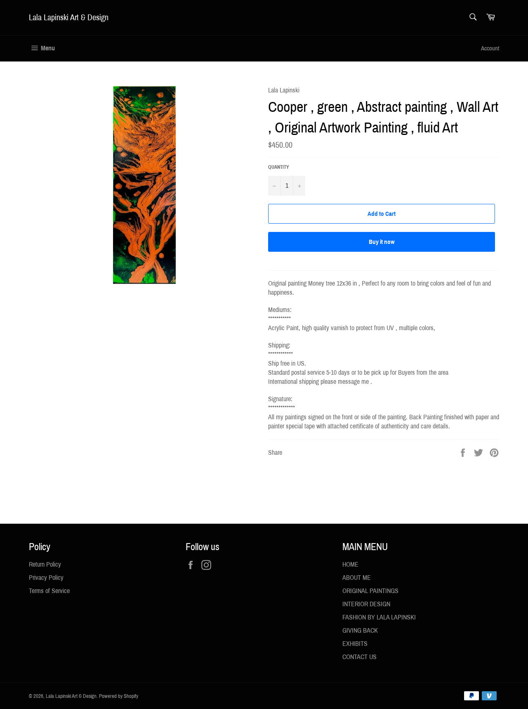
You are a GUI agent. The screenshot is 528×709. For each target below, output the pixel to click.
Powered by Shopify (118, 696)
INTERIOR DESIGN (366, 603)
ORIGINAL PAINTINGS (370, 590)
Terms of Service (49, 590)
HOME (350, 564)
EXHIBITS (355, 643)
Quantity (278, 167)
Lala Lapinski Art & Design (68, 17)
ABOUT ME (356, 577)
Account (490, 48)
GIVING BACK (360, 630)
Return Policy (45, 564)
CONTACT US (359, 656)
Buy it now (382, 242)
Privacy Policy (46, 577)
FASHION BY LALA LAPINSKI (379, 617)
